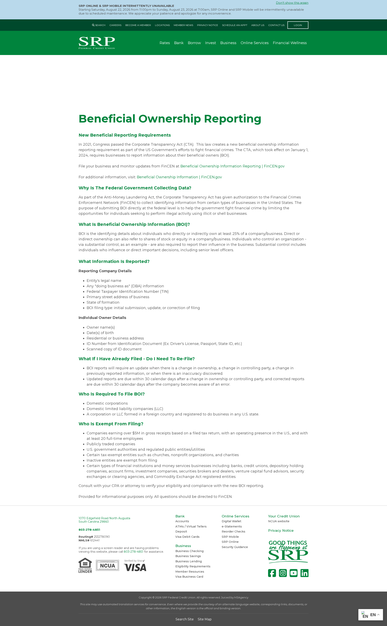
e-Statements (232, 526)
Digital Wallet (231, 521)
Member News (183, 25)
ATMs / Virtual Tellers (191, 526)
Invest (210, 43)
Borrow (194, 43)
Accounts (182, 521)
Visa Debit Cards (187, 537)
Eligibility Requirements (192, 566)
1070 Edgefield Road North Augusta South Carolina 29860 (104, 520)
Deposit (181, 531)
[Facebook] (272, 573)
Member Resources (189, 571)
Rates (165, 43)
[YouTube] (294, 573)
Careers (115, 25)
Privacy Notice (207, 25)
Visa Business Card (189, 576)
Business (228, 43)
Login (298, 25)
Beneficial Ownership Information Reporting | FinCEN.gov (232, 166)
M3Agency (241, 597)
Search (100, 25)
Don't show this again (292, 3)
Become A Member (138, 25)
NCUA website (278, 521)
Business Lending (188, 561)
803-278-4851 (89, 530)
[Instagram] (283, 573)
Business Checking (189, 551)
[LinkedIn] (304, 573)
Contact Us (276, 25)
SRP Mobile (230, 537)
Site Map (205, 619)
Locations (162, 25)
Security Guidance (235, 547)
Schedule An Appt (234, 25)
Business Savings (188, 556)
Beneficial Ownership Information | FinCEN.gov (179, 177)
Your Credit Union (284, 516)
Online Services (255, 43)
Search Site (185, 619)
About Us (257, 25)
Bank (179, 43)
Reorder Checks (233, 531)
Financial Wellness (290, 43)
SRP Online (230, 542)
